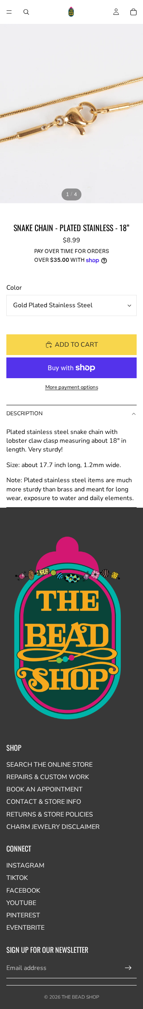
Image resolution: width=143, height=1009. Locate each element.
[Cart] (133, 12)
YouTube (21, 903)
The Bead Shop (80, 997)
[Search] (26, 12)
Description (24, 413)
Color (14, 287)
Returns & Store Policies (49, 814)
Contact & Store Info (43, 801)
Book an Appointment (44, 789)
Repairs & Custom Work (47, 777)
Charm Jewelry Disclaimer (53, 827)
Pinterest (23, 915)
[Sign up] (128, 968)
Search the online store (49, 764)
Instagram (25, 865)
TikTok (17, 878)
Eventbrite (25, 927)
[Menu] (9, 12)
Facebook (23, 890)
